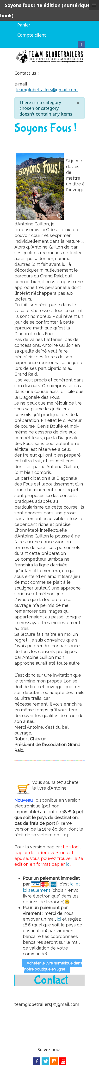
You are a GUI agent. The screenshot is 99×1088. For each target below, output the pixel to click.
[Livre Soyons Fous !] (40, 186)
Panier (23, 25)
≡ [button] (94, 4)
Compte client (31, 35)
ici (68, 864)
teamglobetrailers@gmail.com (47, 89)
